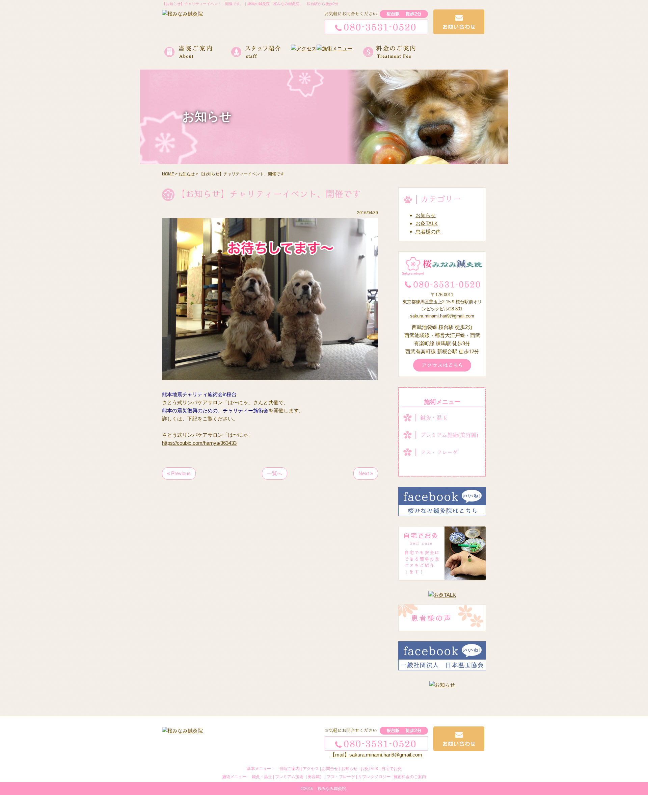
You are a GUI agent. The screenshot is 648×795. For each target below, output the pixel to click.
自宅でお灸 (391, 768)
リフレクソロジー (374, 776)
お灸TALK (426, 223)
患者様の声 (428, 231)
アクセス (311, 768)
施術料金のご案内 (410, 776)
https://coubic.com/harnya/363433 (199, 443)
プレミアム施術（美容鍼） (299, 776)
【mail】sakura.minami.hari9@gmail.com (376, 755)
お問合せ (330, 768)
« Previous (179, 473)
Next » (365, 473)
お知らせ (425, 215)
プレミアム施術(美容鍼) (449, 435)
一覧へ (274, 473)
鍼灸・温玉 (433, 417)
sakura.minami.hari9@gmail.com (442, 315)
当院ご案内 (289, 768)
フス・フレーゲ (439, 452)
